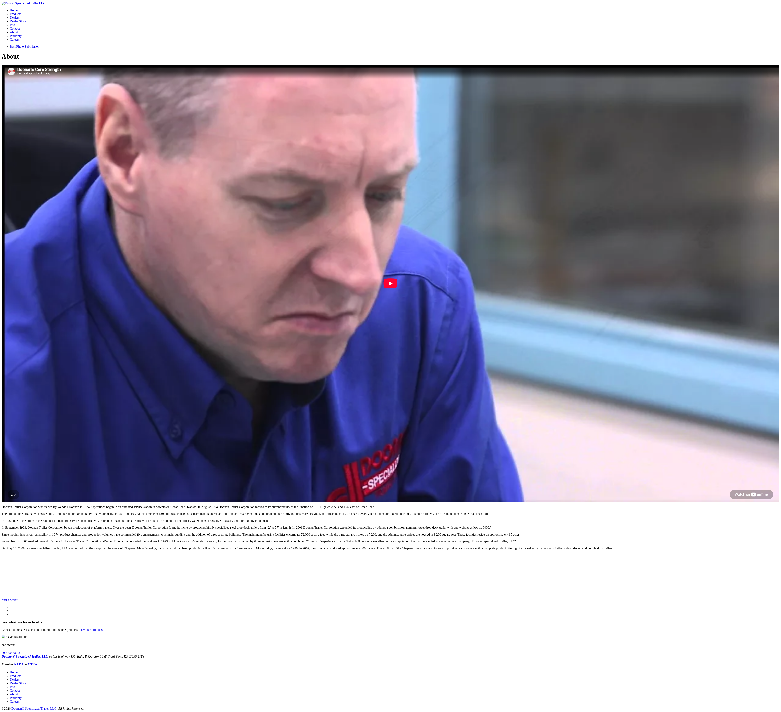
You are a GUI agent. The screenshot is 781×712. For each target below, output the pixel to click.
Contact (15, 28)
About (14, 32)
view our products (91, 630)
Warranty (16, 36)
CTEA (32, 664)
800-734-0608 (11, 652)
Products (15, 14)
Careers (15, 39)
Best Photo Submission (24, 46)
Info (12, 25)
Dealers (15, 17)
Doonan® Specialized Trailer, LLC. (34, 708)
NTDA (19, 664)
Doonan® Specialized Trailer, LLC (25, 656)
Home (14, 10)
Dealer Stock (18, 21)
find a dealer (9, 600)
